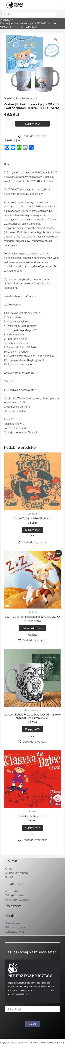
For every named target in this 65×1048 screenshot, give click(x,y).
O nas (8, 868)
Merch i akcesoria (26, 98)
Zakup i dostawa (14, 895)
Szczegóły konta (14, 931)
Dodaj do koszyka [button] (32, 628)
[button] (55, 39)
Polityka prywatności (17, 899)
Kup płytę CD (32, 123)
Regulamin (11, 891)
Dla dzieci (9, 98)
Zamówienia (12, 923)
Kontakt (10, 877)
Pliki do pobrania (15, 927)
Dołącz (32, 1041)
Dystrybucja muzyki (16, 872)
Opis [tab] (6, 164)
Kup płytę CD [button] (32, 529)
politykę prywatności (41, 990)
